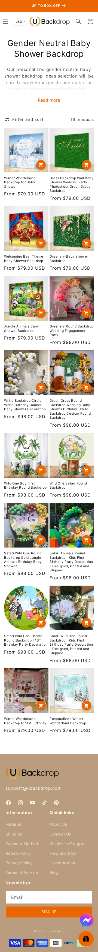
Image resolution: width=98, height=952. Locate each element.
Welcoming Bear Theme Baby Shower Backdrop (23, 258)
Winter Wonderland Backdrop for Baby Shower (19, 182)
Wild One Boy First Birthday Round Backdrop (25, 485)
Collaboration (62, 862)
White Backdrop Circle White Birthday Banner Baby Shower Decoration (25, 404)
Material (13, 824)
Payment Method (21, 843)
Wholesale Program (68, 843)
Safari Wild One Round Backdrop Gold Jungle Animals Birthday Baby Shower (23, 559)
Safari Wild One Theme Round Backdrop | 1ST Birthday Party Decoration (26, 640)
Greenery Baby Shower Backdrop (69, 258)
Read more (49, 100)
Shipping (14, 834)
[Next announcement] (88, 6)
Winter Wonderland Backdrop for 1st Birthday (25, 721)
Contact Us (60, 834)
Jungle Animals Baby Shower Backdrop (21, 328)
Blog (54, 872)
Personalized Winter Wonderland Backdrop (68, 721)
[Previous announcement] (10, 6)
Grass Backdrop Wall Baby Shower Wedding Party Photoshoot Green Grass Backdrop (71, 184)
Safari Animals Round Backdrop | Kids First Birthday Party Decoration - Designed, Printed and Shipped (71, 561)
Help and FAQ (63, 853)
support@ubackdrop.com (33, 788)
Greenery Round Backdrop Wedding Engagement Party (72, 330)
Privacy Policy (19, 862)
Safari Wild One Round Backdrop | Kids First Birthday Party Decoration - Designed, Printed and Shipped (71, 644)
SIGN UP (49, 912)
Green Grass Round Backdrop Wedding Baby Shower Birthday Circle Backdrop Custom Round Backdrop (70, 409)
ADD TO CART (41, 165)
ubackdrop (56, 931)
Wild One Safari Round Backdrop (68, 485)
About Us (58, 824)
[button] (78, 21)
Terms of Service (21, 872)
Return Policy (18, 853)
